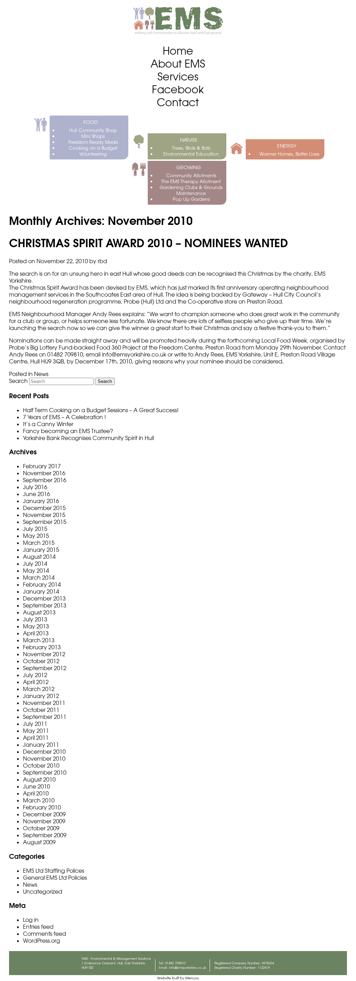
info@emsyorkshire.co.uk (187, 967)
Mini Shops (93, 136)
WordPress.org (41, 940)
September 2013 (44, 605)
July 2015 (35, 528)
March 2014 (39, 577)
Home (178, 50)
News (41, 373)
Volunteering (93, 154)
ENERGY (286, 146)
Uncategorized (42, 891)
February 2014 (42, 584)
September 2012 (44, 668)
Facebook (178, 89)
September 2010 (44, 772)
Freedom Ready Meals (93, 142)
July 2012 (35, 675)
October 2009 (41, 828)
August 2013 (39, 612)
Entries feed (38, 926)
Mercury (192, 978)
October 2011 (41, 709)
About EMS (178, 63)
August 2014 (39, 556)
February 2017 (42, 466)
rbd (102, 261)
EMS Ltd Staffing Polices (53, 870)
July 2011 (35, 723)
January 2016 (41, 500)
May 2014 (36, 570)
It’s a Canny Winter (48, 424)
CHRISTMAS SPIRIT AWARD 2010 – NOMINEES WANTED (148, 243)
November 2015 (44, 514)
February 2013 (42, 647)
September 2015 (44, 521)
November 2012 (44, 654)
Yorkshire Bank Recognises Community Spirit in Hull (88, 437)
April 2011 (36, 737)
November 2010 (44, 758)
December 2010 (44, 751)
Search (18, 380)
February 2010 (42, 807)
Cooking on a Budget (93, 148)
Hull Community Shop (93, 130)
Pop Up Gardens (191, 199)
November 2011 (44, 702)
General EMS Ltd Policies (55, 877)
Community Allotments (191, 175)
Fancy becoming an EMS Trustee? (68, 430)
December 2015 (44, 507)
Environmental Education (191, 154)
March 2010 (39, 800)
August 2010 (39, 779)
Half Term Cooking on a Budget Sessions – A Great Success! (101, 410)
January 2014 (41, 591)
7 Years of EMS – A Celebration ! (64, 417)
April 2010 (36, 793)
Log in (31, 919)
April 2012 (36, 681)
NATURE (188, 140)
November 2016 (44, 473)
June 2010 (36, 786)
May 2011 (36, 730)
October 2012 (41, 661)
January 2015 (41, 549)
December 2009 (44, 814)
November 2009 (44, 821)
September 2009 (44, 835)
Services (178, 76)
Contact (178, 102)
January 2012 (41, 695)
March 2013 (39, 640)
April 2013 (36, 633)
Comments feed (44, 933)
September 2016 (44, 480)
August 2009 (39, 842)
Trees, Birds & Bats (191, 148)
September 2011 (44, 716)
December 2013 (44, 598)
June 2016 (36, 493)
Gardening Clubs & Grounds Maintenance (191, 190)
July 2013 (35, 619)
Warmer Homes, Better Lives (289, 154)
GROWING (188, 167)
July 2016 (35, 487)
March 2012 (39, 688)
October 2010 (41, 765)
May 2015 (36, 535)
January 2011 (41, 744)
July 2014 (35, 563)
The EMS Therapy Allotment (191, 181)
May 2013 (36, 626)
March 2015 (39, 542)
